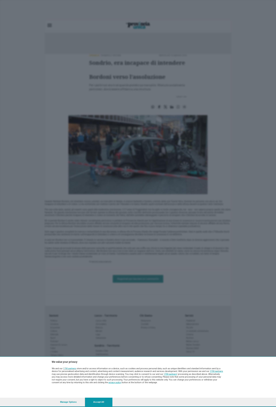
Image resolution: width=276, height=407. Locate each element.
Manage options (68, 402)
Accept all (98, 402)
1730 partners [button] (69, 368)
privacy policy (115, 382)
